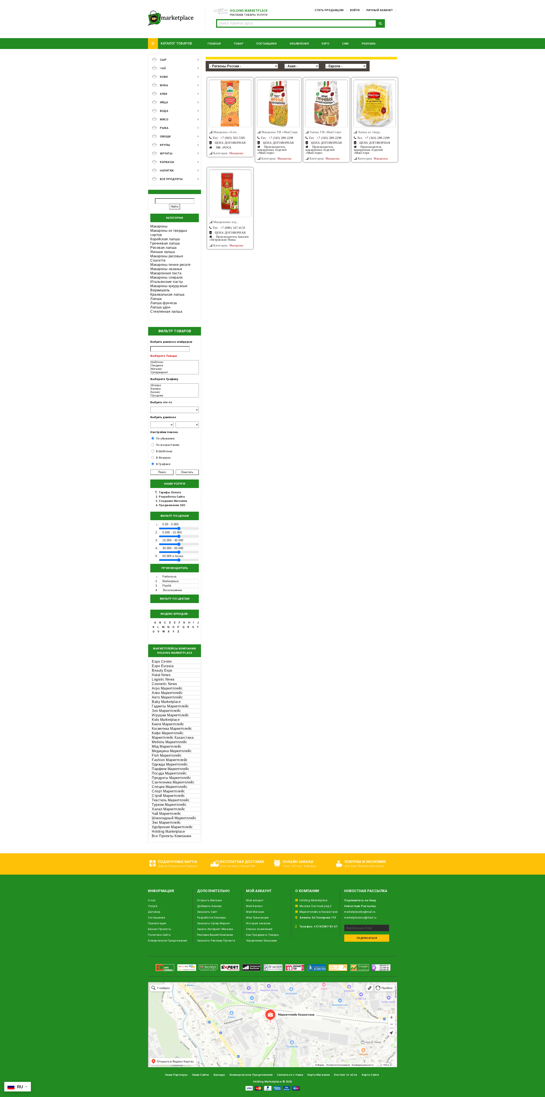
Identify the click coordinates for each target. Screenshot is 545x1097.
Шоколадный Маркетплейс (174, 818)
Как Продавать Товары (262, 934)
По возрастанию (168, 444)
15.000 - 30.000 (172, 540)
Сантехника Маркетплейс (173, 782)
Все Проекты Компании (171, 836)
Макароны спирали (166, 277)
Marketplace (170, 581)
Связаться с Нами (290, 1074)
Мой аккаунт (255, 900)
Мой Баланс (254, 906)
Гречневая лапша (165, 243)
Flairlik (166, 585)
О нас (152, 900)
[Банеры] (175, 388)
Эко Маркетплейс (166, 822)
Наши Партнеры (176, 1074)
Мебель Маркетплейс (169, 742)
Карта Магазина (318, 1074)
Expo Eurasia (163, 666)
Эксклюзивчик (172, 590)
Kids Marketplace (166, 719)
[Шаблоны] (175, 362)
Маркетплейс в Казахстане (319, 911)
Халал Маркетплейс (168, 809)
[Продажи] (175, 395)
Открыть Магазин (209, 900)
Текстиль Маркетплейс (170, 800)
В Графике (163, 464)
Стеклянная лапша (166, 311)
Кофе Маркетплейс (168, 733)
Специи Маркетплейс (169, 787)
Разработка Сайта (172, 496)
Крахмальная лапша (167, 294)
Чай (163, 68)
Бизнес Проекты (159, 929)
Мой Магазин (255, 911)
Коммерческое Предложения (251, 1074)
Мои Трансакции (257, 917)
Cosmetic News (164, 684)
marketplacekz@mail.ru (360, 911)
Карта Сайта (370, 1074)
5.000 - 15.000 (172, 532)
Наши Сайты (200, 1074)
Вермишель (160, 290)
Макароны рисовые (166, 256)
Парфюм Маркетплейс (170, 769)
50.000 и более (172, 556)
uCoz (353, 1074)
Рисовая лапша (163, 247)
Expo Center (162, 661)
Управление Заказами (261, 940)
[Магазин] (175, 369)
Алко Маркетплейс (167, 693)
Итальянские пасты (166, 282)
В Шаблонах (164, 451)
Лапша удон (160, 307)
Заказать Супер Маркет (214, 923)
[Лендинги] (175, 365)
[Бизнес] (175, 392)
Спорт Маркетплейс (168, 791)
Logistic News (163, 679)
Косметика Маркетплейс (172, 728)
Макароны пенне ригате (170, 264)
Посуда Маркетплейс (169, 773)
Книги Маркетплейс (168, 724)
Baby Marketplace (166, 702)
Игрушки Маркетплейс (170, 715)
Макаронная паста (165, 273)
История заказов (258, 923)
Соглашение (156, 917)
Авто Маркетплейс (167, 697)
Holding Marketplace (168, 831)
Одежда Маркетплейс (170, 764)
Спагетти (157, 260)
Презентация (157, 923)
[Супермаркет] (175, 372)
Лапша (156, 299)
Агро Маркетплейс (167, 688)
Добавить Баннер (209, 906)
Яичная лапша (162, 252)
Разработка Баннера (211, 917)
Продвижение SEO (172, 505)
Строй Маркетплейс (168, 796)
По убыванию (165, 438)
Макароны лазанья (166, 269)
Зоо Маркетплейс (166, 711)
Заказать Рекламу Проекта (216, 940)
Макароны (159, 226)
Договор (154, 911)
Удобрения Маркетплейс (172, 827)
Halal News (161, 675)
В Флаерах (163, 457)
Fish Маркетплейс (167, 755)
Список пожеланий (259, 929)
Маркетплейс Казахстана (173, 737)
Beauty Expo (162, 670)
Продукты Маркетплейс (171, 778)
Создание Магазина (173, 500)
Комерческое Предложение (167, 940)
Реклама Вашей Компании (215, 934)
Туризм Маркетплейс (169, 804)
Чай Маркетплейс (166, 813)
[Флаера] (175, 385)
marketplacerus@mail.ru (360, 917)
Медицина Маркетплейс (172, 751)
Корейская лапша (165, 239)
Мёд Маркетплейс (167, 746)
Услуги (152, 906)
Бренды (219, 1074)
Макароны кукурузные (169, 286)
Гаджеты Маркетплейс (170, 706)
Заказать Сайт (207, 911)
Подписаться (367, 938)
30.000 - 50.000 (172, 548)
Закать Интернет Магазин (215, 929)
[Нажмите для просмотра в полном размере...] (230, 103)
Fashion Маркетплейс (170, 760)
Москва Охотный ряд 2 (316, 906)
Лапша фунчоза (163, 303)
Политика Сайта (159, 934)
